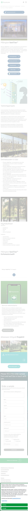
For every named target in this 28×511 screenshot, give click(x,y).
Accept (4, 508)
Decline (4, 505)
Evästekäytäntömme (16, 498)
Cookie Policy (4, 500)
